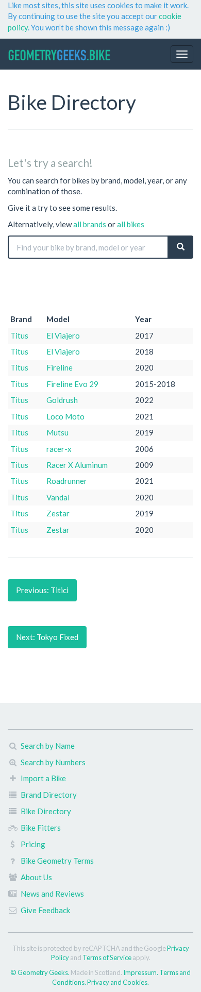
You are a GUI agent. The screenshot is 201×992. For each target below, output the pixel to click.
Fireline (59, 367)
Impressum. (141, 972)
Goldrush (62, 400)
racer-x (59, 448)
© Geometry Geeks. (40, 972)
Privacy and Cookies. (118, 982)
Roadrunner (66, 480)
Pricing (33, 844)
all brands (89, 224)
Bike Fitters (41, 827)
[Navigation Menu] (182, 54)
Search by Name (48, 745)
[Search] (180, 247)
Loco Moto (65, 416)
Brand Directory (49, 794)
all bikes (130, 224)
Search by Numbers (53, 762)
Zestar (58, 513)
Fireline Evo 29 (72, 384)
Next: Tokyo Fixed (47, 637)
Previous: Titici (42, 590)
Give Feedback (45, 910)
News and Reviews (52, 893)
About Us (36, 877)
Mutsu (57, 432)
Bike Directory (46, 811)
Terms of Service (106, 957)
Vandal (58, 497)
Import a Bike (43, 778)
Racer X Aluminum (77, 464)
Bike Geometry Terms (57, 860)
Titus (19, 335)
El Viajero (63, 335)
